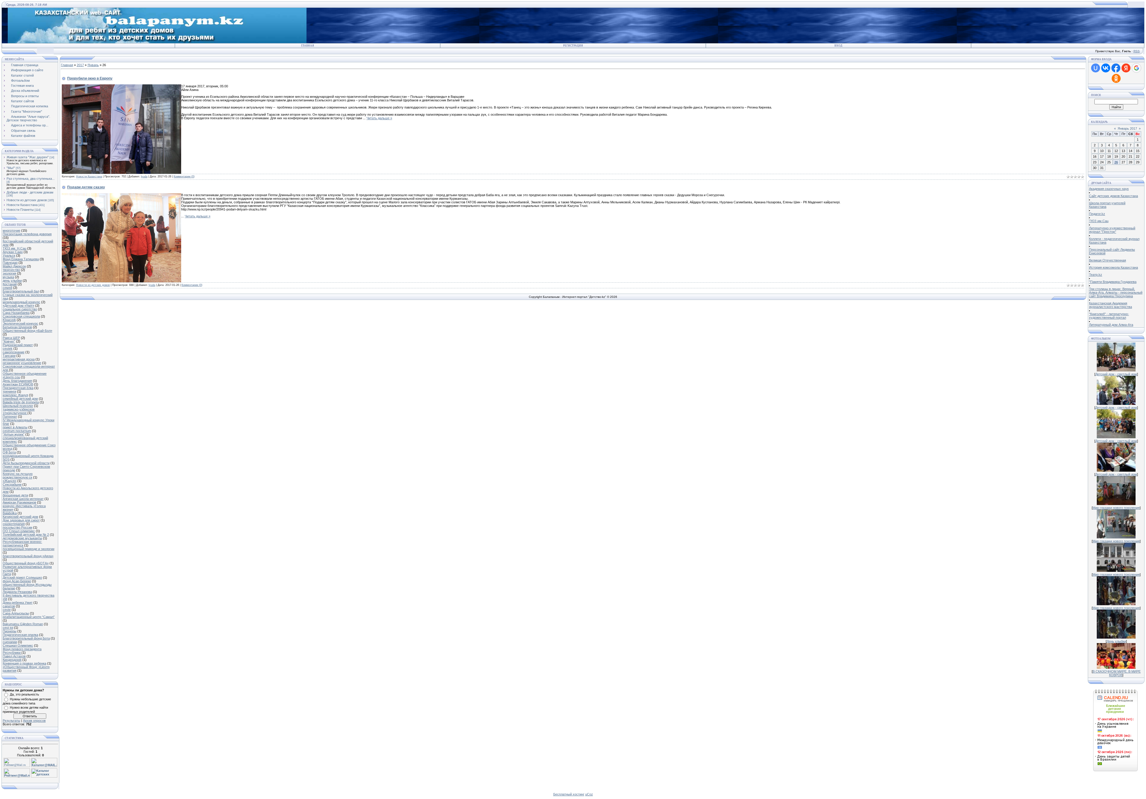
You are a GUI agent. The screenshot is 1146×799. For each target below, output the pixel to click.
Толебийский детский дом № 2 (26, 534)
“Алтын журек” (13, 434)
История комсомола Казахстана (1113, 267)
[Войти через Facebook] (1115, 68)
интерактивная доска (19, 359)
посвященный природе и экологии (28, 549)
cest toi (8, 627)
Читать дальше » (379, 118)
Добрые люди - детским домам (30, 192)
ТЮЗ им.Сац (1098, 221)
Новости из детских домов (27, 200)
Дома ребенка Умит (18, 602)
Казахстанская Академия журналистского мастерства (1110, 305)
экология (9, 273)
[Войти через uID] (1095, 68)
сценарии (10, 642)
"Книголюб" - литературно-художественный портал (1109, 315)
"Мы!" (11, 168)
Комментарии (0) (184, 176)
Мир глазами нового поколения (1116, 508)
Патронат (10, 416)
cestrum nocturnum (17, 431)
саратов (9, 606)
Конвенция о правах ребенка (24, 663)
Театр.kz (1095, 274)
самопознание (13, 352)
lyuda (144, 176)
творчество (11, 270)
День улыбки (1116, 641)
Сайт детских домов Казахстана (1113, 196)
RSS (1136, 51)
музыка (8, 277)
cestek (8, 348)
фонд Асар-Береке (17, 581)
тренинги (9, 391)
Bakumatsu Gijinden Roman (23, 624)
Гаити (7, 574)
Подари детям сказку (86, 187)
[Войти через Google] (1136, 68)
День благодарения (17, 381)
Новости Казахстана (22, 205)
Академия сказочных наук (1109, 189)
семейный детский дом (20, 398)
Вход (838, 45)
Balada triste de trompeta (21, 402)
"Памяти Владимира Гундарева (1112, 282)
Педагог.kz (1097, 214)
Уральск (9, 255)
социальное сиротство (20, 309)
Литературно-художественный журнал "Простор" (1112, 229)
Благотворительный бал (21, 291)
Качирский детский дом (20, 516)
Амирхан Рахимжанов (19, 502)
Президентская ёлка (18, 388)
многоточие (11, 230)
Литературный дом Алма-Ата (1111, 324)
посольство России (17, 527)
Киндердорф (12, 660)
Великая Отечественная (1107, 260)
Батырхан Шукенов (17, 327)
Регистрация (573, 45)
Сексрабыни (12, 484)
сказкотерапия (14, 524)
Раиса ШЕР (11, 338)
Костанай (10, 284)
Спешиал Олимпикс (18, 645)
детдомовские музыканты (22, 538)
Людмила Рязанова (17, 592)
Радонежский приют (18, 345)
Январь (93, 65)
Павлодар (10, 262)
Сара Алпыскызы (16, 613)
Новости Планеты (20, 209)
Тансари (9, 355)
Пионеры (9, 631)
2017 (80, 65)
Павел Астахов (14, 656)
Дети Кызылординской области (26, 463)
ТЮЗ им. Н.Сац (14, 248)
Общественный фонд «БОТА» (26, 563)
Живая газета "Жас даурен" (28, 157)
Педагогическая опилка (20, 635)
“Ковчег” (9, 341)
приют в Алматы (15, 427)
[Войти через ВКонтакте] (1105, 68)
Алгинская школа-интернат (23, 499)
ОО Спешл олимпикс (19, 531)
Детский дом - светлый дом (1116, 374)
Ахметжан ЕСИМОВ (18, 384)
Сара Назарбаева (16, 313)
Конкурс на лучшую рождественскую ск (18, 475)
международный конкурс (21, 302)
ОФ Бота (9, 452)
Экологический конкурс (20, 323)
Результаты (11, 720)
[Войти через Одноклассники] (1116, 78)
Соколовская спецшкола (21, 316)
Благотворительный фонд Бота (26, 638)
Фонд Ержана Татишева (21, 259)
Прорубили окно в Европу (90, 78)
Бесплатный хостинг (568, 794)
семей (7, 287)
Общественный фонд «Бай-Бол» (27, 330)
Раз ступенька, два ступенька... (31, 178)
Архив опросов (34, 720)
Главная (307, 45)
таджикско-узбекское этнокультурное (19, 411)
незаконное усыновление (22, 363)
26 (1116, 162)
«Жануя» (9, 481)
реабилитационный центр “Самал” (29, 617)
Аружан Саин (13, 252)
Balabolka (10, 513)
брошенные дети (15, 495)
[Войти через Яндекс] (1126, 68)
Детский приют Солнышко (22, 577)
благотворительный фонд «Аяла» (28, 556)
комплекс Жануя (15, 395)
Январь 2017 (1127, 128)
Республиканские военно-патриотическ (22, 543)
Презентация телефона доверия (27, 234)
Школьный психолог (18, 406)
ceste (7, 609)
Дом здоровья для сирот (21, 520)
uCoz (589, 794)
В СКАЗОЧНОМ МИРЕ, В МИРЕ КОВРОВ (1117, 673)
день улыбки (12, 280)
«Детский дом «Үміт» (18, 305)
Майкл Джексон (14, 266)
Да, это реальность (24, 694)
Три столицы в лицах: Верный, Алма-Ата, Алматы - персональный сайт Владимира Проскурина (1115, 292)
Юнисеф (9, 320)
